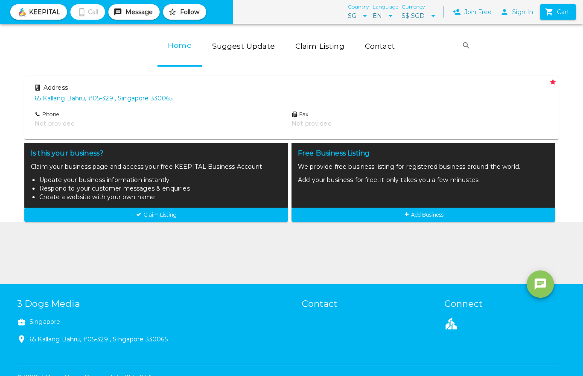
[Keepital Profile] (451, 323)
